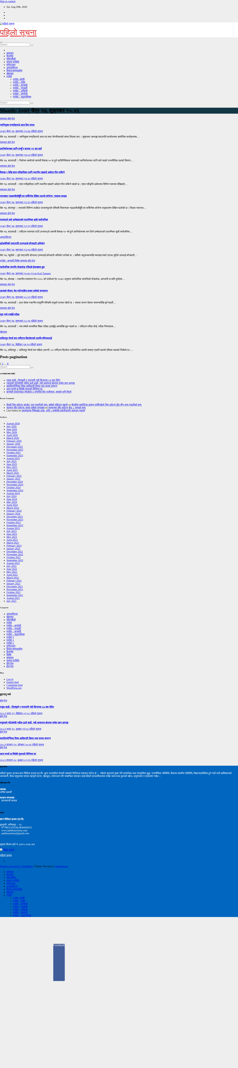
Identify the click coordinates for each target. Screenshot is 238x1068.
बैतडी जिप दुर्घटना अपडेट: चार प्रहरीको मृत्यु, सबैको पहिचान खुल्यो (37, 404)
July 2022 (11, 566)
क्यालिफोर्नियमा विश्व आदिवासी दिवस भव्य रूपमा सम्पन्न (31, 386)
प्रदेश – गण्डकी (20, 88)
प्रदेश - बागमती (7, 260)
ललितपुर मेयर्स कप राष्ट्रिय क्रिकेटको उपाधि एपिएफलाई (26, 338)
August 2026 (13, 423)
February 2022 (14, 580)
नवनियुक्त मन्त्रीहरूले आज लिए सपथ (17, 125)
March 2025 (12, 473)
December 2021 (14, 586)
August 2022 (13, 563)
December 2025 (14, 446)
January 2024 (13, 513)
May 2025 (11, 467)
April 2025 (12, 470)
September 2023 (14, 525)
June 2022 (11, 569)
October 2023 (13, 522)
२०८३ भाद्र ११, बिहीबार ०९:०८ (15, 713)
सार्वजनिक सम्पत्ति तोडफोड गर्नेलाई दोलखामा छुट (22, 267)
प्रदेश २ (10, 640)
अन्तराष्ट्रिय (12, 67)
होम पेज (11, 118)
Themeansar (61, 866)
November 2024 (14, 484)
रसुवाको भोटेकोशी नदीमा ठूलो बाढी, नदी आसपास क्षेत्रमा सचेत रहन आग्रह (40, 383)
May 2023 (11, 537)
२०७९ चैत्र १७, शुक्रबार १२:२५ (15, 202)
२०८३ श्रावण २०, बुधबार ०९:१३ (15, 760)
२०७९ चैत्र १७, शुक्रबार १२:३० (15, 178)
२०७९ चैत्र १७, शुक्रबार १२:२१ (15, 226)
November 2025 (14, 449)
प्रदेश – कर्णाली (20, 93)
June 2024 (11, 499)
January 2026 (13, 443)
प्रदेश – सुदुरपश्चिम (22, 96)
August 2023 (13, 528)
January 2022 (13, 583)
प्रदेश (9, 76)
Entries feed (12, 682)
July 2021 (11, 601)
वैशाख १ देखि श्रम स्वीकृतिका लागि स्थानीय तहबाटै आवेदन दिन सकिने (32, 172)
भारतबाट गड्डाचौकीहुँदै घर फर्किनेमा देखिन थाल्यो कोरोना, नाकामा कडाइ (33, 196)
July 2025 (11, 461)
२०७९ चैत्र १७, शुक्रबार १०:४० (15, 273)
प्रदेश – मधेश (19, 82)
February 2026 (14, 441)
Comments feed (14, 685)
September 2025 (14, 455)
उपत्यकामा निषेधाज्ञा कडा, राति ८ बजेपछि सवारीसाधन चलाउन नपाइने (53, 410)
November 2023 (14, 519)
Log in (9, 679)
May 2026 (11, 432)
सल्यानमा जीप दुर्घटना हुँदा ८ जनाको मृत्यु (66, 407)
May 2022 (11, 572)
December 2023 (14, 516)
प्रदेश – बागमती (20, 85)
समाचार (10, 53)
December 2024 (14, 481)
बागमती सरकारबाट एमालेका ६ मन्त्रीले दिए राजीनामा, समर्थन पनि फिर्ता (38, 391)
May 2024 (11, 502)
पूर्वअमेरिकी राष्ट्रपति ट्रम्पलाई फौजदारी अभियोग (22, 243)
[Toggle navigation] (1, 42)
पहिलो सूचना (18, 32)
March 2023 (12, 542)
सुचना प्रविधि (12, 61)
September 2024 (14, 490)
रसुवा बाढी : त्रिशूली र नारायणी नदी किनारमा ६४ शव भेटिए (33, 380)
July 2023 (11, 531)
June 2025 (11, 464)
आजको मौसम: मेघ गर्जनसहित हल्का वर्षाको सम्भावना (24, 290)
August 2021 (13, 598)
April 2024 (12, 505)
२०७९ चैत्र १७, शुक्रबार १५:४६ (15, 131)
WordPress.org (14, 688)
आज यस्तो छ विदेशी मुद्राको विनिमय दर (24, 389)
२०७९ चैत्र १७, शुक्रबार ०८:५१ (15, 297)
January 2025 (13, 478)
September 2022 (14, 560)
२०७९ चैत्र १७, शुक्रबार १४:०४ (15, 155)
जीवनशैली (11, 59)
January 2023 (13, 548)
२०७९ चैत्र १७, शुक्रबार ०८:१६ (15, 320)
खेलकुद (9, 73)
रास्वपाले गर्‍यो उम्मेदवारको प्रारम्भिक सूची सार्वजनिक (24, 219)
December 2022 (14, 551)
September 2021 (14, 595)
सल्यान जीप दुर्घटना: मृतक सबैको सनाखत (25, 407)
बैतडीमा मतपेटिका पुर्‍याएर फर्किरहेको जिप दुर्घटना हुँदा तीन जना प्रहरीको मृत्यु (106, 404)
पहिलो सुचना (37, 131)
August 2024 (13, 493)
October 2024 (13, 487)
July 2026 (11, 426)
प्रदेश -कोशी (19, 79)
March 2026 (12, 438)
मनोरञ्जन (10, 64)
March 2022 (12, 577)
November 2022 (14, 554)
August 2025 (13, 458)
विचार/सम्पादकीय (14, 70)
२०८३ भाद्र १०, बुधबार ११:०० (14, 729)
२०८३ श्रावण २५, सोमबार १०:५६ (16, 744)
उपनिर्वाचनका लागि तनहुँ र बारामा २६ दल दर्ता (21, 148)
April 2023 (12, 540)
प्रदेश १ (10, 637)
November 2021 (14, 589)
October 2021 (13, 592)
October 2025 (13, 452)
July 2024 (11, 496)
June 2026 (11, 429)
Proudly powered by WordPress (16, 866)
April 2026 (12, 435)
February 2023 (14, 545)
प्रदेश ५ (10, 643)
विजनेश (9, 56)
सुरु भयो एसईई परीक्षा (9, 314)
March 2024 (12, 508)
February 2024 (14, 510)
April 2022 (12, 574)
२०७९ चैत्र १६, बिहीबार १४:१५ (15, 344)
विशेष (17, 260)
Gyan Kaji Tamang (41, 273)
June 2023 (11, 534)
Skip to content (7, 1)
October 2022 (13, 557)
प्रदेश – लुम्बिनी (20, 91)
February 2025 (14, 476)
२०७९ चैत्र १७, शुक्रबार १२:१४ (15, 249)
